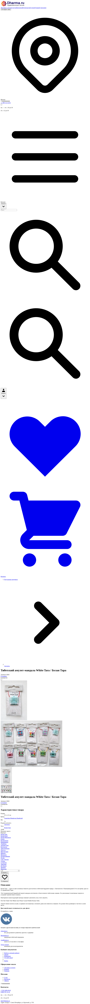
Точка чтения (5, 944)
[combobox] (9, 210)
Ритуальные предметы (11, 579)
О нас (6, 977)
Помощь (6, 971)
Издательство (26, 7)
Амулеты (7, 666)
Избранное (7, 956)
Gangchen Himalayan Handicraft (13, 818)
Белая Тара (7, 827)
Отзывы (37, 7)
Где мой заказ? (8, 957)
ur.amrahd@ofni (5, 1001)
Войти (6, 961)
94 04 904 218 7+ (6, 990)
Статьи (32, 7)
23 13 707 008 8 (5, 992)
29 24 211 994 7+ (6, 103)
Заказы (6, 954)
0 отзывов (4, 676)
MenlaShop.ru (5, 935)
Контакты (19, 7)
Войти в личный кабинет (11, 953)
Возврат (6, 969)
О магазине (42, 7)
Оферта (6, 980)
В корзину (4, 872)
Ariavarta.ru (4, 931)
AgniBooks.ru (5, 940)
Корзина (3, 576)
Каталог (3, 203)
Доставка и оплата (6, 7)
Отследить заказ (5, 9)
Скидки (14, 7)
